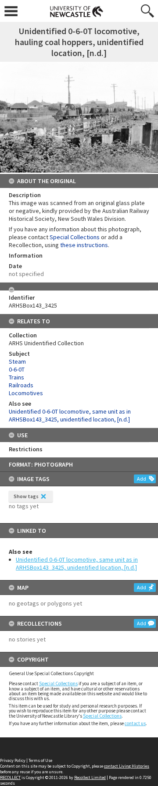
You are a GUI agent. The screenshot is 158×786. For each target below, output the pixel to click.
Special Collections (58, 683)
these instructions (84, 245)
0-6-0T (17, 369)
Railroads (21, 385)
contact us (135, 723)
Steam (17, 361)
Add (141, 478)
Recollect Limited (90, 777)
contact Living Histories (126, 766)
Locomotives (26, 393)
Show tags (26, 496)
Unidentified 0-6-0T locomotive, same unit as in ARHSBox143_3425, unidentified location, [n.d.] (77, 563)
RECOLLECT (10, 777)
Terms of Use (40, 760)
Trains (16, 377)
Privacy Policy (12, 760)
